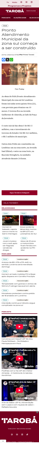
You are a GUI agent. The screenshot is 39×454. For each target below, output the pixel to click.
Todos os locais (31, 11)
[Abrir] (26, 2)
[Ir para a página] (21, 2)
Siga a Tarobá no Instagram (19, 193)
